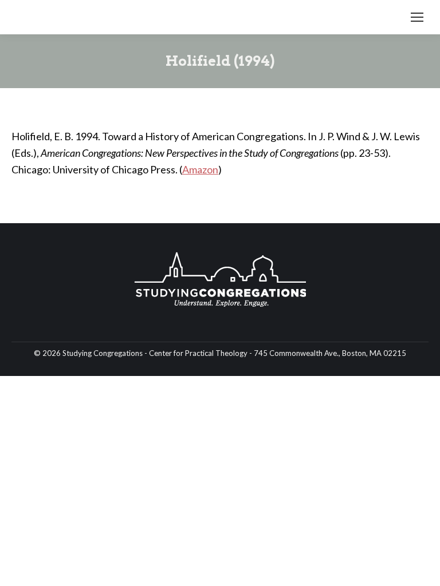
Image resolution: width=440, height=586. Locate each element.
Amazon (200, 169)
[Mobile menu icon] (417, 17)
